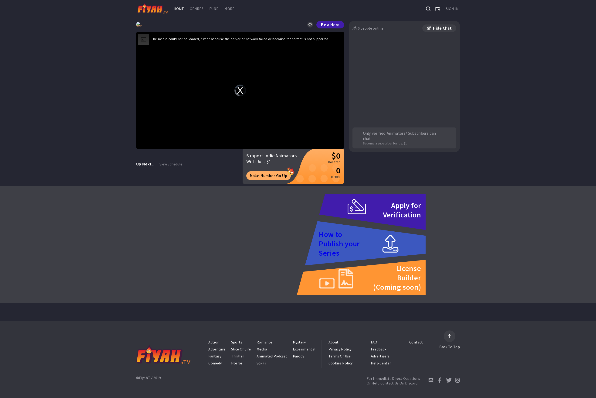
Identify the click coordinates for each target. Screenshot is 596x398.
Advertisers (380, 356)
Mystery (299, 342)
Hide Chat (442, 28)
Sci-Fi (261, 363)
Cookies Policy (340, 363)
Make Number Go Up (268, 175)
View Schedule (171, 164)
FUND (214, 9)
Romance (264, 342)
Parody (298, 356)
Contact (416, 342)
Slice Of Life (241, 349)
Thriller (237, 356)
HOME (179, 9)
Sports (236, 342)
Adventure (216, 349)
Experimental (304, 349)
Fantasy (214, 356)
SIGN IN (452, 9)
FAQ (374, 342)
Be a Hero (330, 24)
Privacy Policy (339, 349)
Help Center (381, 363)
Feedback (378, 349)
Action (213, 342)
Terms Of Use (339, 356)
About (333, 342)
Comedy (215, 363)
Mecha (262, 349)
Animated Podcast (272, 356)
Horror (237, 363)
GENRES (196, 9)
